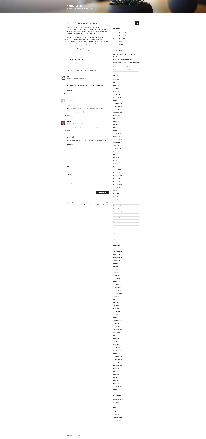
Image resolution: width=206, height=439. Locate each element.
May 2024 (116, 160)
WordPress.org (117, 420)
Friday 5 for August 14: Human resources (123, 35)
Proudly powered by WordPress (74, 435)
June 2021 (116, 266)
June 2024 (116, 157)
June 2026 (116, 85)
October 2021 (116, 254)
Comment (70, 144)
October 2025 (117, 109)
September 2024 (117, 148)
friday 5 (74, 5)
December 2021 (117, 248)
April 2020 (116, 308)
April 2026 (116, 91)
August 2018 (116, 368)
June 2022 (116, 230)
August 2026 (116, 79)
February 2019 (117, 350)
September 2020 (117, 293)
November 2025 (117, 106)
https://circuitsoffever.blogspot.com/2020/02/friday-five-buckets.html (85, 108)
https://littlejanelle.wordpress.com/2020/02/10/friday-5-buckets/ (83, 127)
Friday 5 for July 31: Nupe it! (120, 41)
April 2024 (116, 163)
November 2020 (117, 287)
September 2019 (117, 329)
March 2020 (116, 311)
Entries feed (116, 414)
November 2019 (117, 323)
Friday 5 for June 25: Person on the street (129, 67)
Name (69, 166)
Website (69, 183)
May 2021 (115, 269)
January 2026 (116, 100)
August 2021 (116, 260)
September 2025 (117, 112)
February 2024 (117, 169)
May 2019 (115, 341)
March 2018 (116, 383)
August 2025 (116, 115)
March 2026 (116, 94)
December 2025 (117, 103)
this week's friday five (76, 59)
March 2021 (116, 275)
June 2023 (116, 194)
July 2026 (115, 82)
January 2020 (116, 317)
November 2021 (117, 251)
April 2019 (116, 344)
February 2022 (117, 242)
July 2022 (115, 227)
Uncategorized (117, 402)
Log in (114, 411)
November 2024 (117, 142)
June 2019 (116, 338)
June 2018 (116, 374)
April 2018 (116, 380)
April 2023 (116, 200)
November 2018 (117, 359)
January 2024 (116, 172)
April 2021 (115, 272)
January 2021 (116, 281)
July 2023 (115, 191)
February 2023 (117, 206)
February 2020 (117, 314)
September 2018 (117, 365)
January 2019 (116, 353)
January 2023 (116, 209)
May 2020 (116, 305)
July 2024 (115, 154)
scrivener (83, 21)
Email (69, 174)
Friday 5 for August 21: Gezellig (121, 32)
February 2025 (117, 133)
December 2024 (117, 139)
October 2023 (117, 182)
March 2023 (116, 203)
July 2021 (115, 263)
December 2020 (117, 284)
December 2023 (117, 175)
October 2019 (116, 326)
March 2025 (116, 130)
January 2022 (116, 245)
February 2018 (117, 386)
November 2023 (117, 178)
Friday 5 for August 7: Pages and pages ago (124, 38)
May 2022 (115, 233)
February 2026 (117, 97)
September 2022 (117, 221)
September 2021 (117, 257)
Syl (114, 59)
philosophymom (117, 62)
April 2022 (116, 236)
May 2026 (116, 88)
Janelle (69, 121)
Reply (68, 93)
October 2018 (116, 362)
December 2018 (117, 356)
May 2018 (115, 377)
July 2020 (115, 299)
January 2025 (116, 136)
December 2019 (117, 320)
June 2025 (116, 121)
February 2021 (117, 278)
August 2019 (116, 332)
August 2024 (116, 151)
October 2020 (117, 290)
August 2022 (116, 224)
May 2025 (116, 124)
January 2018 (116, 389)
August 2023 (116, 187)
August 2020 (116, 296)
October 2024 (117, 145)
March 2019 (116, 347)
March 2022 (116, 239)
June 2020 (116, 302)
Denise (69, 100)
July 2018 (115, 371)
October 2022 (116, 218)
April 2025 (116, 127)
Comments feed (117, 417)
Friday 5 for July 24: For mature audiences (123, 44)
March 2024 (116, 166)
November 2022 (117, 215)
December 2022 (117, 212)
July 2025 (115, 118)
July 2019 (115, 335)
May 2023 (116, 197)
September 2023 (117, 185)
